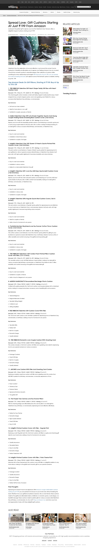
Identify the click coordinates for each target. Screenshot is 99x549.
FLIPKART (50, 540)
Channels (32, 544)
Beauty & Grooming (35, 12)
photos (68, 7)
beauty (40, 7)
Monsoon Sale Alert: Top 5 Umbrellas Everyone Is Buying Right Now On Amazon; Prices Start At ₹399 (81, 48)
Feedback (44, 544)
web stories (63, 7)
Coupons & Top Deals (23, 12)
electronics (31, 7)
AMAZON (44, 540)
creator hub (74, 7)
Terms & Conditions (69, 544)
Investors (49, 544)
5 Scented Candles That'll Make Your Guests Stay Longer (49, 524)
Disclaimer (38, 544)
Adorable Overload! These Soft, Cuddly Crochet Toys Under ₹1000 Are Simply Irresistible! (80, 67)
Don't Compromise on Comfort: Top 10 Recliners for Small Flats (66, 524)
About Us (15, 544)
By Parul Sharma (46, 527)
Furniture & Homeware (11, 15)
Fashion (52, 12)
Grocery (58, 12)
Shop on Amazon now (40, 500)
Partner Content (77, 544)
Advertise (20, 544)
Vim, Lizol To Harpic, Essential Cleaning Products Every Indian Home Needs (82, 524)
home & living (55, 7)
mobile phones (23, 7)
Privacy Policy (61, 544)
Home (4, 15)
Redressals (54, 544)
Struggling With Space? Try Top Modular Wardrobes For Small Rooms (32, 524)
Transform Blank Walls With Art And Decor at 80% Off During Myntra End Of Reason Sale (80, 58)
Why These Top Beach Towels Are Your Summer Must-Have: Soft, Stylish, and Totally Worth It (81, 77)
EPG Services (26, 544)
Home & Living (76, 12)
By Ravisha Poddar (77, 32)
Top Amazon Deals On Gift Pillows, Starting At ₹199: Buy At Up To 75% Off (33, 83)
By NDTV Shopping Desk (13, 34)
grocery (49, 7)
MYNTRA (55, 540)
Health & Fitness (66, 12)
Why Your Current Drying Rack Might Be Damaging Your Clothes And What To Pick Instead (80, 39)
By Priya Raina (29, 527)
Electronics (45, 12)
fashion (36, 7)
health (44, 7)
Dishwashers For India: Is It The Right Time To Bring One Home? (81, 29)
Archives (84, 544)
